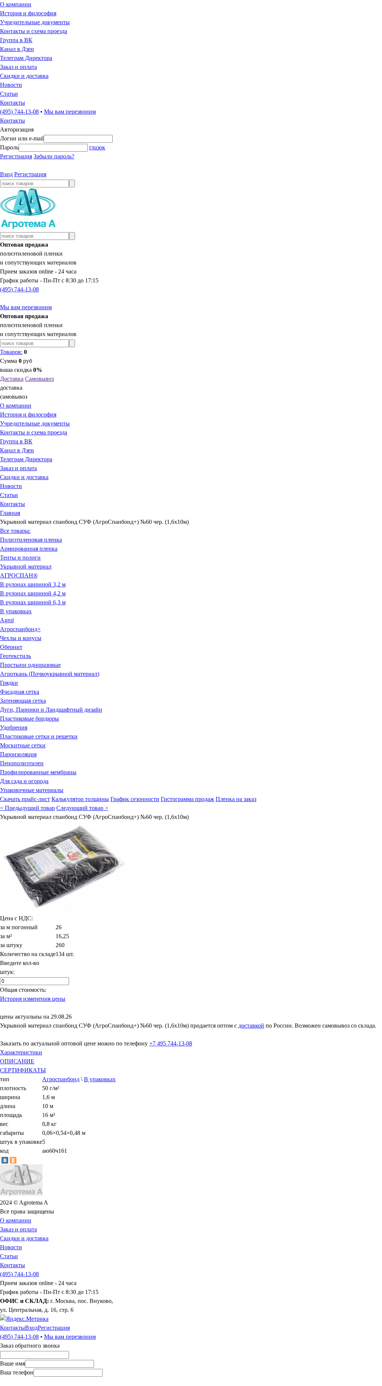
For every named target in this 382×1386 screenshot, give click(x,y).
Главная (10, 513)
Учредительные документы (35, 22)
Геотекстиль (15, 656)
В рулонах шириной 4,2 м (33, 593)
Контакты (12, 102)
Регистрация (16, 156)
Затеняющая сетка (23, 700)
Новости (11, 85)
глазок (97, 147)
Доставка (12, 379)
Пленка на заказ (236, 799)
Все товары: (15, 531)
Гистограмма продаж (187, 799)
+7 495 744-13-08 (170, 1043)
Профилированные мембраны (38, 772)
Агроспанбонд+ (20, 629)
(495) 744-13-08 (19, 111)
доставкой (251, 1025)
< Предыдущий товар (27, 808)
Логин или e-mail (22, 138)
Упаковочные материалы (31, 790)
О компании (15, 4)
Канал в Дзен (17, 49)
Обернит (11, 647)
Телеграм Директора (26, 58)
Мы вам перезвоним (70, 111)
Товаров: (11, 352)
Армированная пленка (28, 548)
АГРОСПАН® (19, 575)
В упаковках (16, 611)
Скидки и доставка (24, 76)
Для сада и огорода (24, 781)
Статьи (9, 94)
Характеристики (21, 1052)
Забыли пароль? (54, 156)
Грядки (9, 683)
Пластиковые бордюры (29, 718)
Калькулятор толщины (80, 799)
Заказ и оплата (18, 67)
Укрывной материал (25, 566)
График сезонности (134, 799)
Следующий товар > (82, 808)
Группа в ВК (16, 40)
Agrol (7, 620)
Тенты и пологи (20, 557)
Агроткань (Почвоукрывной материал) (49, 674)
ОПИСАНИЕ (17, 1061)
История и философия (28, 13)
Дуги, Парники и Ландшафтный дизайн (51, 709)
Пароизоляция (18, 754)
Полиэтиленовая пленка (31, 540)
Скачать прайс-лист (25, 799)
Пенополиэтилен (22, 763)
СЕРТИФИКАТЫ (23, 1070)
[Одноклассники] (13, 1160)
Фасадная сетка (19, 692)
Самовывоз (39, 379)
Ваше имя (12, 1363)
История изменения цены (32, 999)
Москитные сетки (23, 745)
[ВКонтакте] (4, 1160)
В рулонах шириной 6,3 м (33, 602)
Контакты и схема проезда (33, 31)
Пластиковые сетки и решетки (39, 736)
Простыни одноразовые (30, 665)
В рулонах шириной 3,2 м (33, 584)
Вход (6, 174)
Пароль (9, 147)
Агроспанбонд (60, 1079)
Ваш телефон (17, 1372)
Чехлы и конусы (20, 638)
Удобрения (13, 727)
